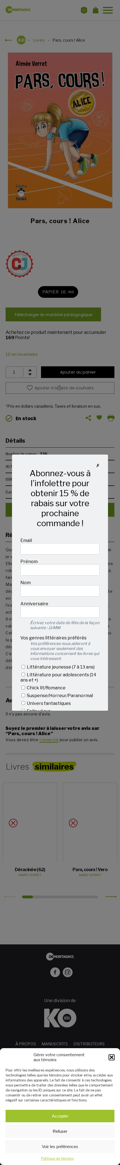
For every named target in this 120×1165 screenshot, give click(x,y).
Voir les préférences (60, 1146)
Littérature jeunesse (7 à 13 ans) (60, 667)
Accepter (60, 1116)
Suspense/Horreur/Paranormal (59, 695)
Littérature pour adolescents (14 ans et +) (58, 677)
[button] (111, 1057)
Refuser (60, 1131)
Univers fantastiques (48, 703)
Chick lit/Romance (46, 687)
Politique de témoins (57, 1158)
